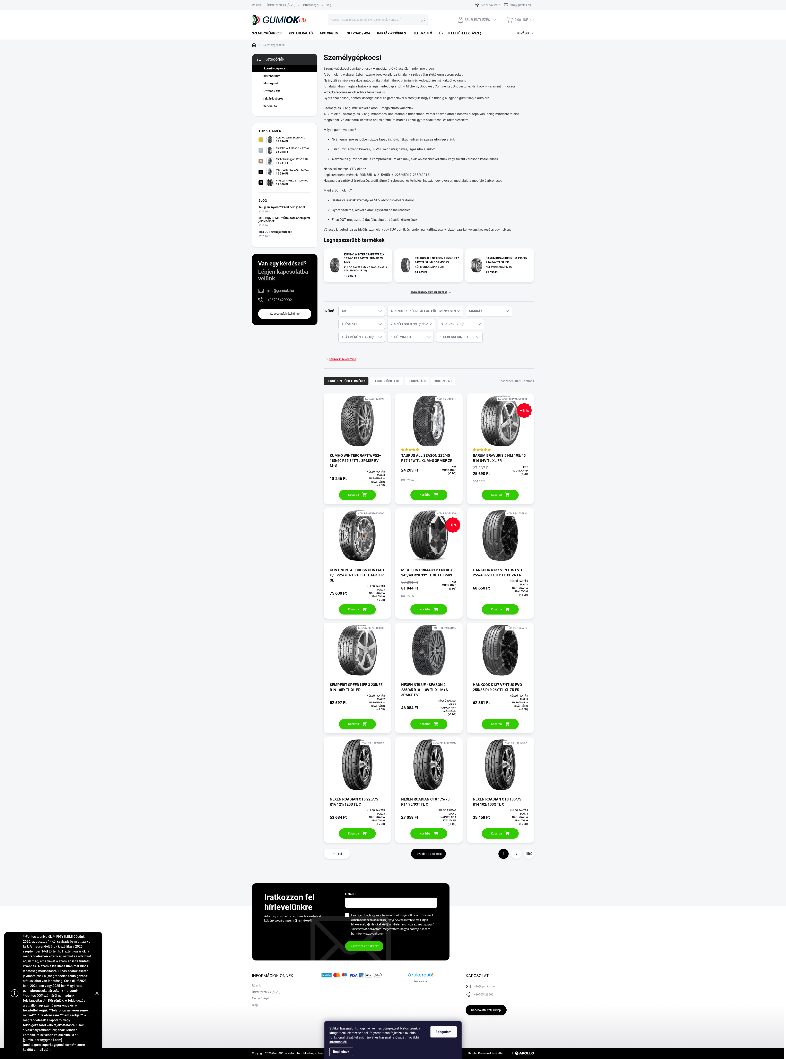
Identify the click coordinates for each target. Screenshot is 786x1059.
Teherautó (270, 106)
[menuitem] (268, 33)
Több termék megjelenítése (429, 292)
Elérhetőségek (310, 5)
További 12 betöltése (428, 853)
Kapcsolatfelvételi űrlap (285, 313)
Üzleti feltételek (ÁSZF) (281, 5)
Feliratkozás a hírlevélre (364, 946)
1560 (529, 854)
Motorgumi (270, 83)
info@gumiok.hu (280, 290)
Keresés (423, 19)
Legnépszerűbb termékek (346, 381)
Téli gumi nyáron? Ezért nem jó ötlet (282, 207)
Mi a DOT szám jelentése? (275, 232)
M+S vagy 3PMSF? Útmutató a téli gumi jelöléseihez (284, 219)
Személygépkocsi (274, 68)
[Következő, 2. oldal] (516, 854)
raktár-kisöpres (273, 98)
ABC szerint (443, 381)
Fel (340, 853)
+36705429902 (279, 300)
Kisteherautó (271, 76)
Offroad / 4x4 (271, 91)
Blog (328, 5)
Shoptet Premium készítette (485, 1053)
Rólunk (256, 5)
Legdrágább (417, 381)
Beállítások (341, 1052)
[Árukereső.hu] (420, 976)
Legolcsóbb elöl (387, 381)
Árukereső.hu (420, 981)
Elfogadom (444, 1032)
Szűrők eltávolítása (342, 359)
